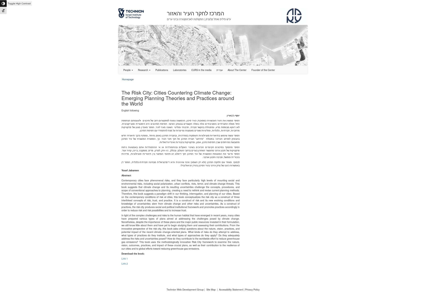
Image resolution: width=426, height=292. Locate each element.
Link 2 (124, 263)
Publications (161, 70)
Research (143, 70)
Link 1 (124, 258)
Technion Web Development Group (185, 289)
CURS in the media (201, 70)
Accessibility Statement (231, 289)
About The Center (237, 70)
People (127, 70)
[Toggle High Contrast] (3, 3)
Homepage (128, 79)
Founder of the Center (263, 70)
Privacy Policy (252, 289)
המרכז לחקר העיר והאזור (195, 13)
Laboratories (179, 70)
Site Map (211, 289)
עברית (219, 70)
